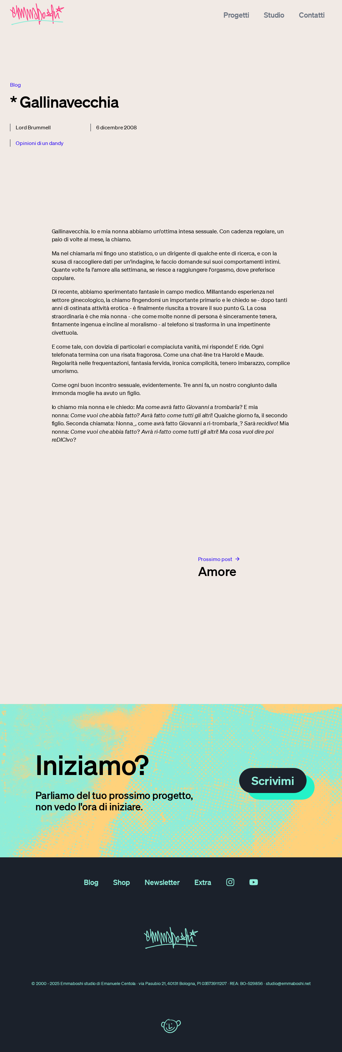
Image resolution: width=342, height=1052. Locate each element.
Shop (121, 882)
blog (15, 84)
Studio (274, 14)
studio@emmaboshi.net (288, 983)
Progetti (236, 14)
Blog (91, 882)
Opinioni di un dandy (39, 143)
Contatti (312, 14)
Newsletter (162, 882)
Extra (202, 882)
